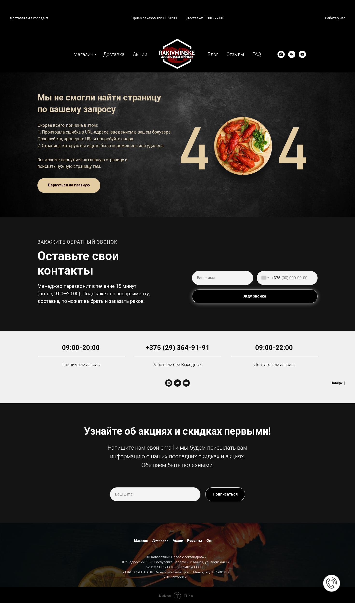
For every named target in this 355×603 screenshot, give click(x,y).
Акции (140, 54)
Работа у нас (335, 18)
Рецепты (194, 540)
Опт (209, 540)
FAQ (256, 54)
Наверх (336, 383)
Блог (213, 54)
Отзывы (235, 54)
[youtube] (302, 54)
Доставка (114, 54)
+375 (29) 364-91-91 (178, 348)
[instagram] (281, 54)
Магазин (83, 54)
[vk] (291, 54)
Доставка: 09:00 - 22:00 (204, 18)
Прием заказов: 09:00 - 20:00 (154, 18)
